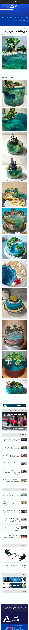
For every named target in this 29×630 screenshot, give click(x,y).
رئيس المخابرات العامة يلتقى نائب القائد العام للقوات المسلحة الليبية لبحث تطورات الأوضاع (13, 520)
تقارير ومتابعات (25, 20)
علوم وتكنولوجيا (6, 20)
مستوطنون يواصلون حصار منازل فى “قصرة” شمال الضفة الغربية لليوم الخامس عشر (12, 472)
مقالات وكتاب (18, 20)
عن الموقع (24, 610)
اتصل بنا (12, 611)
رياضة (7, 17)
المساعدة (16, 611)
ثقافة (3, 17)
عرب (18, 17)
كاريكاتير (24, 545)
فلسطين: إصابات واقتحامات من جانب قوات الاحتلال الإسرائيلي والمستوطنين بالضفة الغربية (11, 528)
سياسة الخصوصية (18, 610)
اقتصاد (11, 17)
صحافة (12, 20)
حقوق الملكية (12, 610)
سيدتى (15, 608)
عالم (15, 17)
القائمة (15, 2)
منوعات (26, 24)
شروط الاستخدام (6, 610)
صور (6, 608)
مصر (22, 17)
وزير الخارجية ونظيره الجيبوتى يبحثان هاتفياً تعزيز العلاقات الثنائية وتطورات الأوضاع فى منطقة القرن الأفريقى (12, 503)
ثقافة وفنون (5, 607)
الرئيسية (26, 17)
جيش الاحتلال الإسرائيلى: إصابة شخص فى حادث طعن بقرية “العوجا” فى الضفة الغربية (11, 481)
